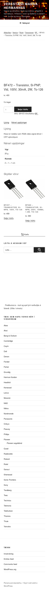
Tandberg (7, 490)
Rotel (6, 464)
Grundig (7, 372)
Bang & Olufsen (10, 335)
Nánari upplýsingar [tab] (19, 122)
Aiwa (6, 325)
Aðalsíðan (7, 32)
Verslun (15, 32)
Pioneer (7, 439)
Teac (6, 495)
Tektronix (7, 505)
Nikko (6, 408)
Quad (6, 448)
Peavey (7, 429)
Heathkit (7, 382)
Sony (6, 485)
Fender (7, 361)
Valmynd (26, 23)
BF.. (36, 32)
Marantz (7, 398)
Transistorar (29, 32)
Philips (6, 434)
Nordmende (8, 413)
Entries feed (9, 559)
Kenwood (7, 387)
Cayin (6, 346)
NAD (6, 403)
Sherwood (8, 474)
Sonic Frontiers (10, 479)
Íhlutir (21, 32)
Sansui (6, 469)
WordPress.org (10, 569)
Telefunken (8, 510)
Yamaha (7, 526)
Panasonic (8, 418)
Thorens (7, 516)
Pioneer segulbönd (14, 443)
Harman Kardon (10, 377)
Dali (5, 351)
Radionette (8, 453)
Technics (7, 500)
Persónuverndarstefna (12, 583)
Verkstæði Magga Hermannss (21, 6)
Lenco (6, 392)
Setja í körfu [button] (9, 218)
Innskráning (8, 553)
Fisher (6, 366)
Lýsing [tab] (6, 122)
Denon (6, 356)
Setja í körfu (23, 109)
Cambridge (8, 340)
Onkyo (6, 423)
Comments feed (10, 564)
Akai (5, 330)
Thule (6, 521)
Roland (7, 459)
